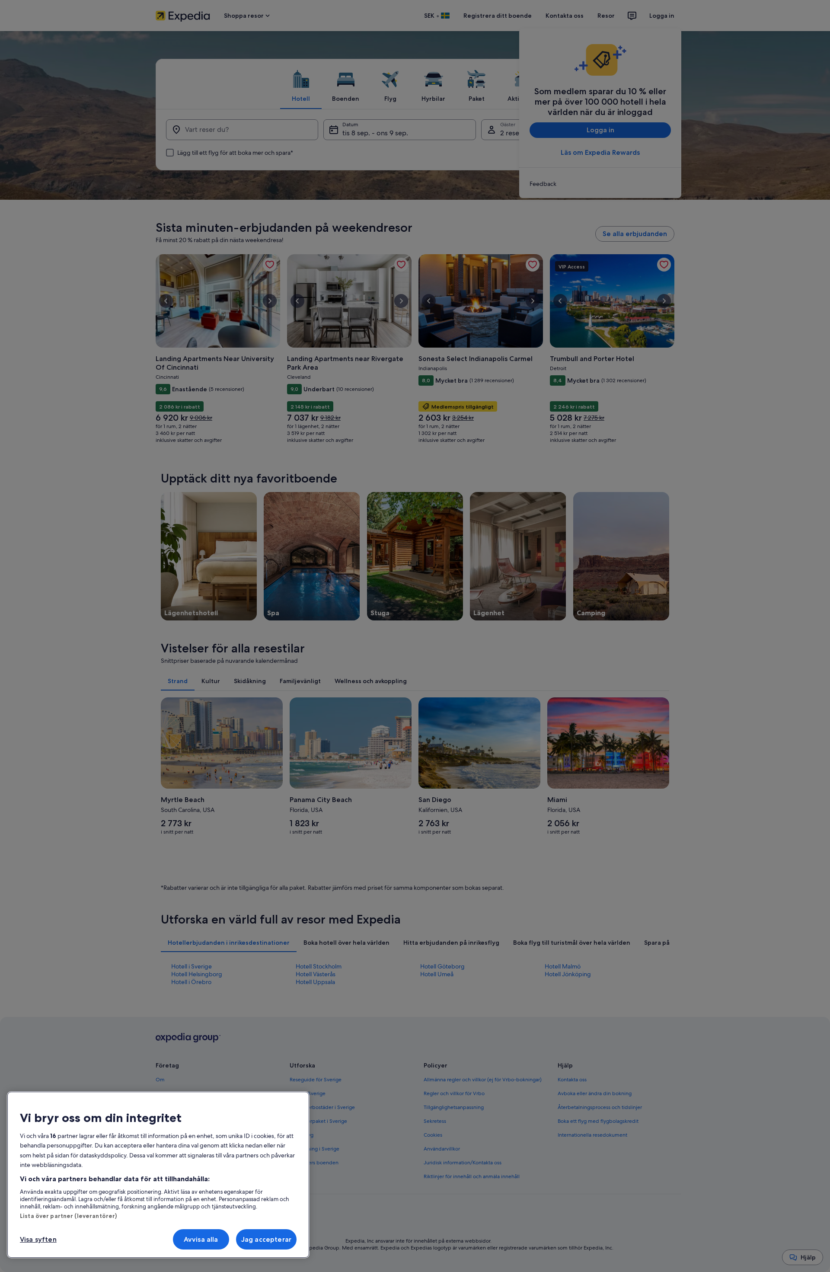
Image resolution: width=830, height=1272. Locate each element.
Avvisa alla (201, 1239)
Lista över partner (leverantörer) (68, 1215)
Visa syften (38, 1239)
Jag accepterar (266, 1239)
